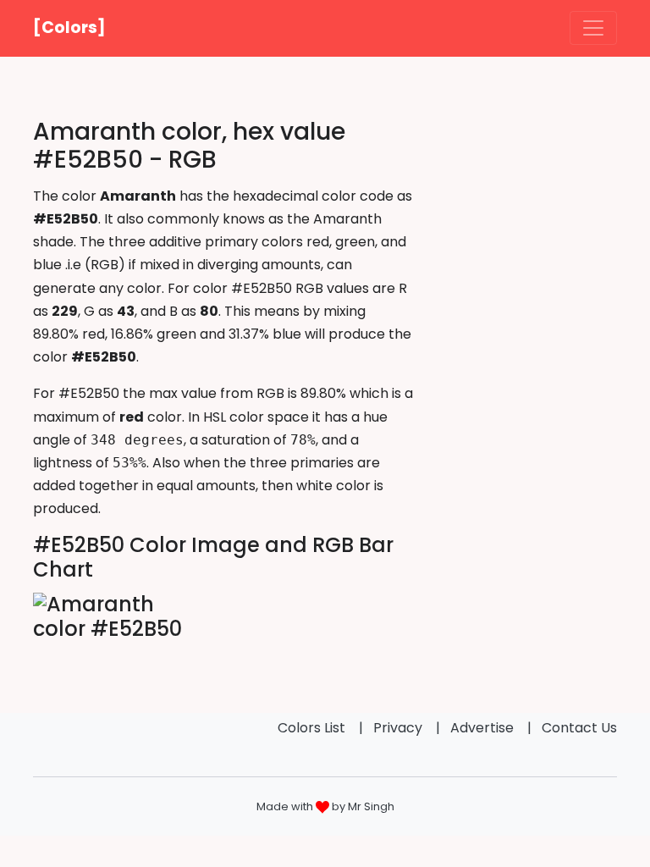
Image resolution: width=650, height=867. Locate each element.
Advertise (482, 727)
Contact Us (579, 727)
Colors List (311, 727)
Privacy (397, 727)
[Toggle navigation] (593, 28)
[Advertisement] (528, 202)
